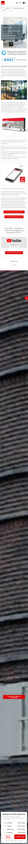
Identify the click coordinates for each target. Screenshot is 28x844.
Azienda (20, 840)
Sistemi (7, 8)
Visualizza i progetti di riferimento (14, 697)
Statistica (9, 826)
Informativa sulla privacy (14, 840)
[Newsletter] (19, 2)
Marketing (9, 832)
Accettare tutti (19, 836)
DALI (4, 10)
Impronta (7, 840)
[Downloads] (17, 2)
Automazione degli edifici (18, 8)
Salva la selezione (8, 836)
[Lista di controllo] (20, 2)
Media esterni (10, 829)
